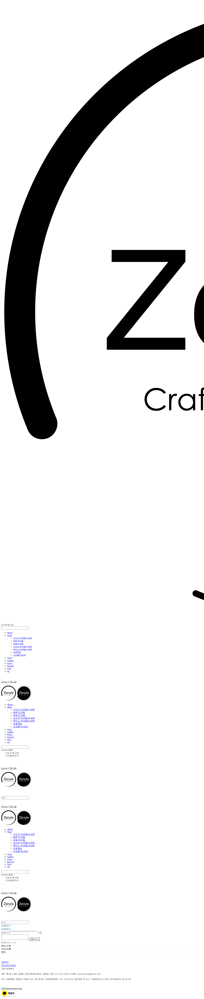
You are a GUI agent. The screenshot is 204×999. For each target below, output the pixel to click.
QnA (9, 668)
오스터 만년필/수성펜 (22, 646)
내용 (39, 932)
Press (9, 663)
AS (8, 671)
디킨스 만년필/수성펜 (22, 638)
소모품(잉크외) (19, 655)
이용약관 (5, 962)
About (10, 632)
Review (10, 666)
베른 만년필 (18, 640)
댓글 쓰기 (34, 939)
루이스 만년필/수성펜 (22, 649)
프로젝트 (17, 652)
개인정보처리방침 (8, 965)
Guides (10, 660)
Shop (9, 635)
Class (9, 658)
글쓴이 (4, 932)
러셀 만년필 (18, 643)
